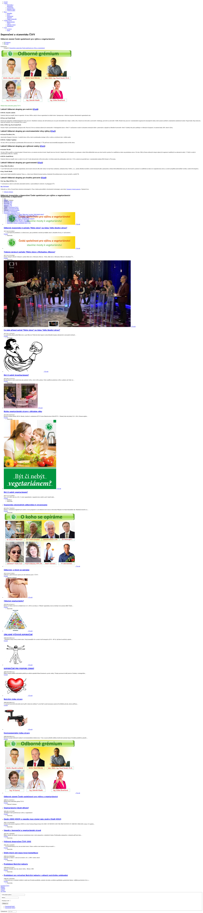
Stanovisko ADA (8, 201)
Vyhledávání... (4, 911)
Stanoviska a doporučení (10, 5)
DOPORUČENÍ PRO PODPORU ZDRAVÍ (19, 668)
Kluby (8, 30)
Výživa (5, 3)
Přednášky (9, 13)
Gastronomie (10, 7)
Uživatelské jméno (6, 894)
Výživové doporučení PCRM (11, 208)
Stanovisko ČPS (8, 203)
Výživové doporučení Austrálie (11, 210)
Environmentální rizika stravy (17, 733)
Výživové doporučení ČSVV (11, 207)
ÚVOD (6, 2)
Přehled (6, 200)
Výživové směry (11, 10)
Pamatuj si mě (5, 900)
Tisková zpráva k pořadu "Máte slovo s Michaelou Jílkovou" (22, 215)
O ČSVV (9, 29)
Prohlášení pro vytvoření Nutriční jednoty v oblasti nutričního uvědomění (36, 875)
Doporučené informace (10, 17)
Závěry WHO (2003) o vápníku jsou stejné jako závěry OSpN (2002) (32, 819)
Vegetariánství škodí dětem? (16, 808)
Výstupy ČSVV (8, 20)
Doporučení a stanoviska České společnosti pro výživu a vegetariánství (27, 48)
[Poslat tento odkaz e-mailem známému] (6, 44)
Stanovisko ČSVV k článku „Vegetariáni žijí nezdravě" (21, 218)
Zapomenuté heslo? (10, 906)
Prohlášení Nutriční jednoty (16, 864)
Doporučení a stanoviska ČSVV (12, 213)
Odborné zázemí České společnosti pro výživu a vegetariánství (31, 796)
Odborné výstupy (11, 24)
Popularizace (10, 26)
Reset (2, 890)
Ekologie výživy (11, 9)
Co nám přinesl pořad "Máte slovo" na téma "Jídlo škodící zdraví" (32, 330)
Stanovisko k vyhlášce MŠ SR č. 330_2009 (18, 220)
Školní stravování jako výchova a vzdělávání (18, 221)
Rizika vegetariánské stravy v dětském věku (18, 217)
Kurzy (8, 14)
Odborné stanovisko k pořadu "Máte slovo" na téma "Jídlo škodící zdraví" (25, 214)
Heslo (3, 897)
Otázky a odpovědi (11, 19)
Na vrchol (3, 891)
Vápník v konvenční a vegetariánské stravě (22, 830)
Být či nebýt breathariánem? (16, 375)
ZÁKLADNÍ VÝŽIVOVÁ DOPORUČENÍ (18, 634)
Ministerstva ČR (8, 205)
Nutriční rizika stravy (13, 699)
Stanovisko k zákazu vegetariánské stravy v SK (19, 223)
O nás (5, 27)
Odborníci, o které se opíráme (16, 570)
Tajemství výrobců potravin (73, 189)
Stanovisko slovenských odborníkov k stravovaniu (25, 505)
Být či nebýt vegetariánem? (10, 211)
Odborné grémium (8, 192)
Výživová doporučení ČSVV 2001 (17, 841)
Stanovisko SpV (8, 204)
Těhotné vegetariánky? (14, 601)
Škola (5, 12)
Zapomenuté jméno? (10, 907)
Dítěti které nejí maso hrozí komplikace (21, 853)
